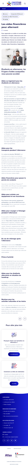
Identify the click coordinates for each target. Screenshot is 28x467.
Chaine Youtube (7, 404)
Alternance (5, 14)
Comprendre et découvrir (17, 14)
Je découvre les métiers (9, 402)
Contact (6, 434)
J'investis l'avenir (7, 427)
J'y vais (14, 383)
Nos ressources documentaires (11, 416)
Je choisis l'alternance (9, 399)
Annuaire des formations (9, 411)
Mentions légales (17, 448)
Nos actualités (7, 413)
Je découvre (14, 354)
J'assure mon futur (8, 423)
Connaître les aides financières (10, 16)
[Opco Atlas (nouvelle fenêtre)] (8, 455)
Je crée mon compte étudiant (11, 437)
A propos (9, 448)
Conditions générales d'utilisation (14, 461)
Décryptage (5, 19)
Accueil (4, 8)
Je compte (6, 425)
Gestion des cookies (14, 464)
